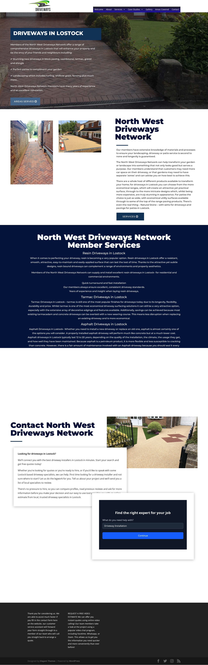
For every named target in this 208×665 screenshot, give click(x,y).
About (109, 9)
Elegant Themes (47, 661)
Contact (175, 9)
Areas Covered (162, 9)
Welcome (99, 9)
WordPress (74, 661)
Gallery (149, 9)
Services (118, 9)
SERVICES (129, 216)
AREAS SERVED (24, 101)
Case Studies (134, 9)
